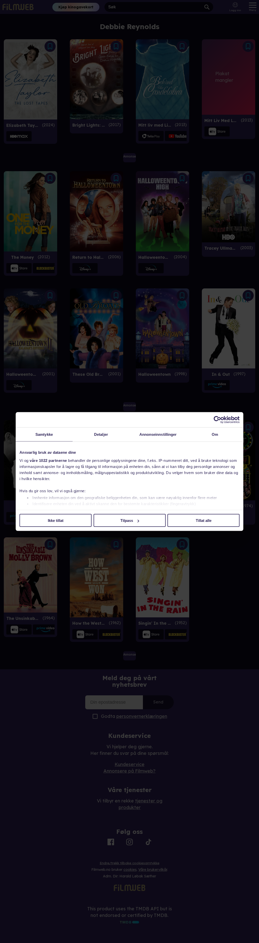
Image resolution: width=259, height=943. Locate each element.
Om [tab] (215, 434)
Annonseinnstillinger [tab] (158, 434)
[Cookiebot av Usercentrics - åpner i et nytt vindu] (217, 420)
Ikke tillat (55, 520)
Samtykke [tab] (44, 434)
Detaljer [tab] (101, 434)
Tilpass (126, 520)
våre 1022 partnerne (48, 460)
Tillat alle (203, 520)
